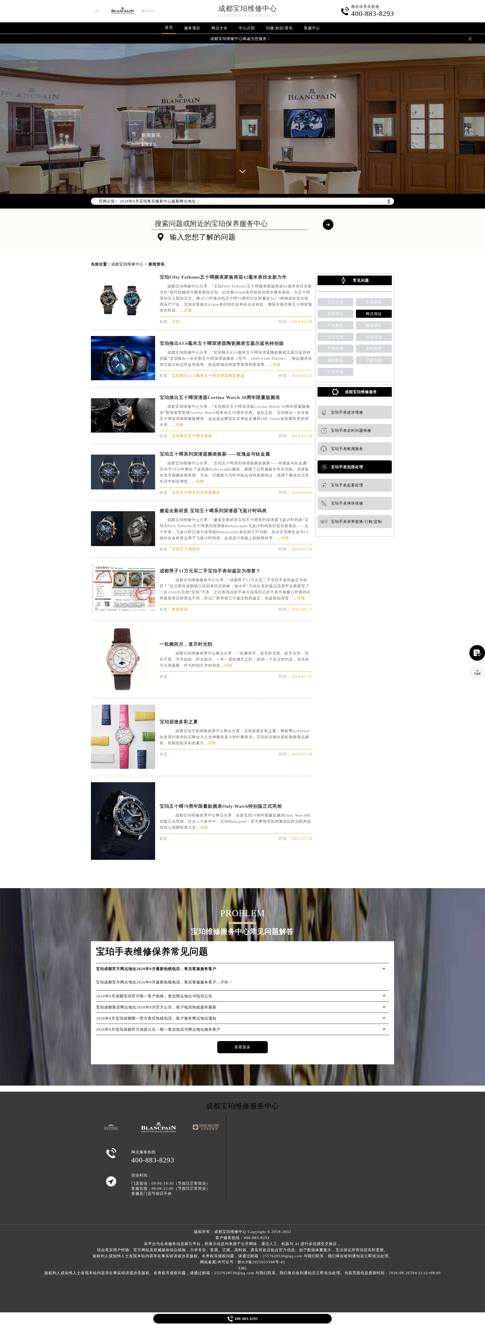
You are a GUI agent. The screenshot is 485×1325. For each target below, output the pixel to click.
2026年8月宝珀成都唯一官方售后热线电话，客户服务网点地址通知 (156, 1018)
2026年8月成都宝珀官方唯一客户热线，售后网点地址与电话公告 (154, 996)
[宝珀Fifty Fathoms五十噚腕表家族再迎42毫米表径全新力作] (123, 314)
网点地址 (374, 314)
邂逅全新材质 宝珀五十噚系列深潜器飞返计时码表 (213, 510)
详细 (188, 310)
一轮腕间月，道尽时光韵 (186, 644)
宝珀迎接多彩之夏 (179, 721)
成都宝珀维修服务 (361, 392)
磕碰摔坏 (374, 325)
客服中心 (312, 28)
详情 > (226, 982)
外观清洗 (374, 337)
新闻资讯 (335, 314)
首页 (169, 28)
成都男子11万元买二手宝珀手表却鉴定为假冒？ (210, 570)
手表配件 (335, 325)
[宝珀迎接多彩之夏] (123, 767)
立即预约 (242, 670)
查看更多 (242, 1047)
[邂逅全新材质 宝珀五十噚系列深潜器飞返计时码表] (123, 545)
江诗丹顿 (335, 372)
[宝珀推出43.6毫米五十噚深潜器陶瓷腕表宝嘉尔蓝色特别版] (123, 379)
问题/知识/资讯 (279, 28)
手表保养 (374, 302)
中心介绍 (247, 28)
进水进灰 (335, 337)
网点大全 (219, 28)
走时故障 (374, 349)
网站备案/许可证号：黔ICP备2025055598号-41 (242, 1262)
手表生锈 (335, 349)
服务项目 (192, 28)
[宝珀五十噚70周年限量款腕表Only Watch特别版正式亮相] (123, 858)
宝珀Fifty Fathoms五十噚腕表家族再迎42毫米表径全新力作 (223, 277)
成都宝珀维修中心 (247, 8)
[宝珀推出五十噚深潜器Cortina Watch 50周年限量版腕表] (123, 431)
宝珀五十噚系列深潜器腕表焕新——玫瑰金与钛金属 (215, 454)
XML (242, 1268)
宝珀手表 (335, 302)
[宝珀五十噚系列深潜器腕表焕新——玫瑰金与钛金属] (123, 488)
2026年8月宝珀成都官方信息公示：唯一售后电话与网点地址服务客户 (158, 1029)
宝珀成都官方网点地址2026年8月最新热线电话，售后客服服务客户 (156, 969)
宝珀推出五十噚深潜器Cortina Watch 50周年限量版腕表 (220, 397)
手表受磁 (374, 360)
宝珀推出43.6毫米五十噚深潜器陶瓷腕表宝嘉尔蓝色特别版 (222, 343)
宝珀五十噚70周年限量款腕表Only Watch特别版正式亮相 (221, 806)
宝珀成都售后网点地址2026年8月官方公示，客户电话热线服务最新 (156, 1007)
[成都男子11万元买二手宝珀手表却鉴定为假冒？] (123, 612)
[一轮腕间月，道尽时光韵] (123, 690)
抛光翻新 (335, 360)
